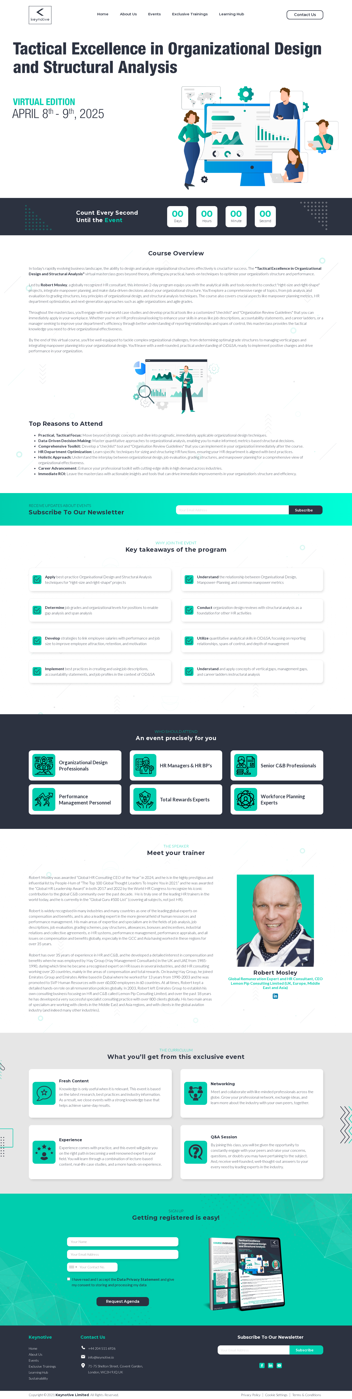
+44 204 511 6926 (101, 1348)
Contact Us (305, 14)
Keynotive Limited (72, 1395)
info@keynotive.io (101, 1357)
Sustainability (38, 1378)
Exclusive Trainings (42, 1366)
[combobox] (72, 1267)
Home (33, 1348)
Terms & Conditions (306, 1395)
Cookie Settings (276, 1395)
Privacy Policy (251, 1395)
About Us (35, 1354)
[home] (40, 15)
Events (34, 1360)
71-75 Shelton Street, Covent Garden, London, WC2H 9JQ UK (115, 1369)
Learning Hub (38, 1372)
